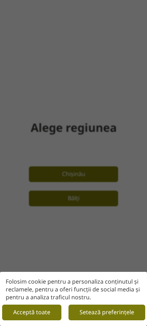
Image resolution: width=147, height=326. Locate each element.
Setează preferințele (107, 312)
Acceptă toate (31, 312)
